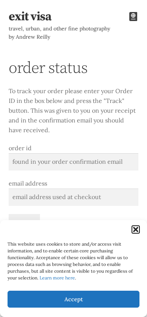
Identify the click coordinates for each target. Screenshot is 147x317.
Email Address (28, 183)
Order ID (20, 148)
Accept (73, 299)
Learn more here (57, 278)
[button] (135, 229)
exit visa (30, 16)
